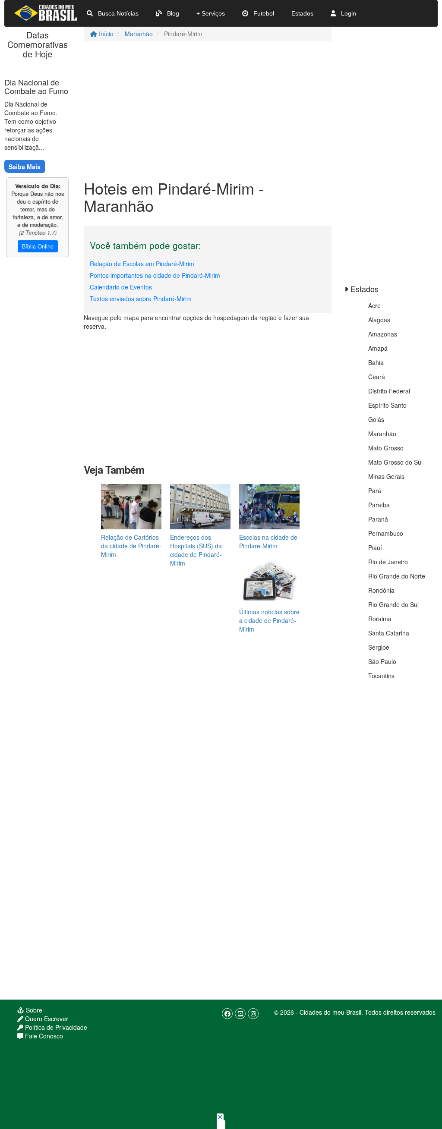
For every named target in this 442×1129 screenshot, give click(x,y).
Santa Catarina (388, 633)
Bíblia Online (38, 246)
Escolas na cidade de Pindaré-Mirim (268, 541)
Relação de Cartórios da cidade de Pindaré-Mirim (131, 546)
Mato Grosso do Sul (395, 462)
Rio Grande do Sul (393, 604)
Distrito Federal (389, 391)
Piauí (375, 547)
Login (347, 13)
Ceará (376, 376)
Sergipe (378, 647)
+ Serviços (210, 13)
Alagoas (379, 319)
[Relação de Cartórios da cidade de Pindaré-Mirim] (131, 505)
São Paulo (382, 661)
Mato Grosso (386, 447)
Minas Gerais (386, 476)
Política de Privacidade (55, 1027)
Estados (302, 13)
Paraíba (379, 504)
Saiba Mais (25, 166)
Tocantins (381, 675)
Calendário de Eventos (121, 287)
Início (105, 33)
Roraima (379, 618)
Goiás (376, 419)
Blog (172, 13)
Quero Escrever (45, 1018)
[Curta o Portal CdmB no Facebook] (227, 1014)
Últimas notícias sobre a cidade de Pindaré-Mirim (269, 620)
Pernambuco (385, 533)
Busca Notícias (117, 13)
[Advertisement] (208, 110)
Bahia (376, 362)
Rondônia (381, 590)
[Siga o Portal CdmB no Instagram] (253, 1014)
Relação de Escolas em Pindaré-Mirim (142, 263)
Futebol (263, 13)
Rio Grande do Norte (396, 576)
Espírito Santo (387, 405)
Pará (374, 490)
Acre (374, 305)
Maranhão (139, 33)
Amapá (378, 348)
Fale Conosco (43, 1036)
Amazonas (382, 334)
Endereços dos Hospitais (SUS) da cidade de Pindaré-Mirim (196, 550)
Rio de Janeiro (388, 561)
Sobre (33, 1010)
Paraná (378, 519)
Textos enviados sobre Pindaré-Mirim (141, 298)
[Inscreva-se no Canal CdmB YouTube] (240, 1014)
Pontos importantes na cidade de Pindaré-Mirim (155, 275)
